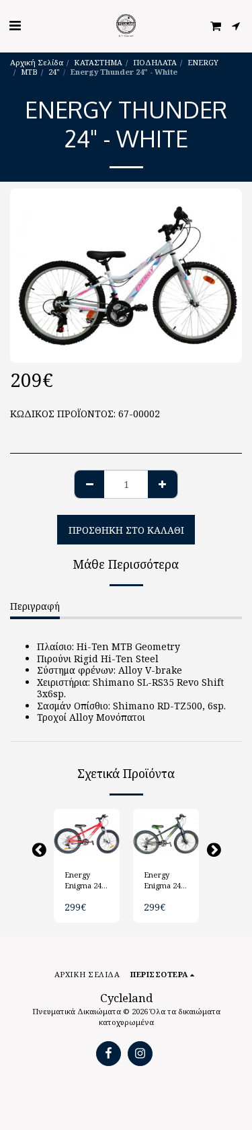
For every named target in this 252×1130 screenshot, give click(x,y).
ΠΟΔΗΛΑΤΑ (155, 62)
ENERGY (202, 62)
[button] (14, 25)
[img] (87, 834)
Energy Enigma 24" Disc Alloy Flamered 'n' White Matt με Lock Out (85, 881)
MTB (29, 72)
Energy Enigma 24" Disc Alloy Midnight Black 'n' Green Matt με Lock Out (165, 881)
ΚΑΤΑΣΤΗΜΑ (98, 62)
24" (54, 72)
